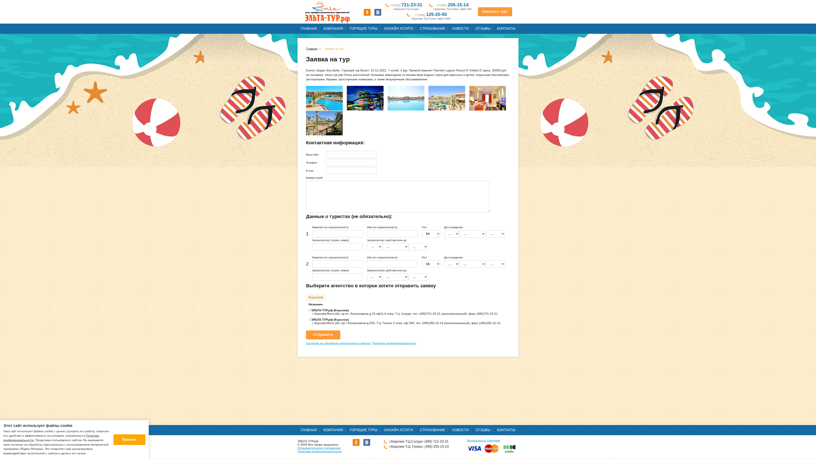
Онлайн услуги (398, 28)
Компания (333, 28)
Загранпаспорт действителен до (387, 240)
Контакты (506, 28)
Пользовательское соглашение (319, 448)
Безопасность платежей (483, 440)
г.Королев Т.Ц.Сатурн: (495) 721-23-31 (419, 441)
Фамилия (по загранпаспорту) (330, 227)
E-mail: (310, 170)
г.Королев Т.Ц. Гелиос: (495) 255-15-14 (419, 446)
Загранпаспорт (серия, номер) (330, 240)
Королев (316, 297)
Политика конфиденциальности (394, 343)
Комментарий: (314, 177)
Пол (424, 227)
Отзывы (482, 28)
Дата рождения (453, 227)
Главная (309, 28)
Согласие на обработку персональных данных (338, 343)
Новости (460, 28)
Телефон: (311, 162)
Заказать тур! (495, 11)
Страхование (432, 28)
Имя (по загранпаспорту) (382, 227)
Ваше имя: (312, 154)
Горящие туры (363, 28)
